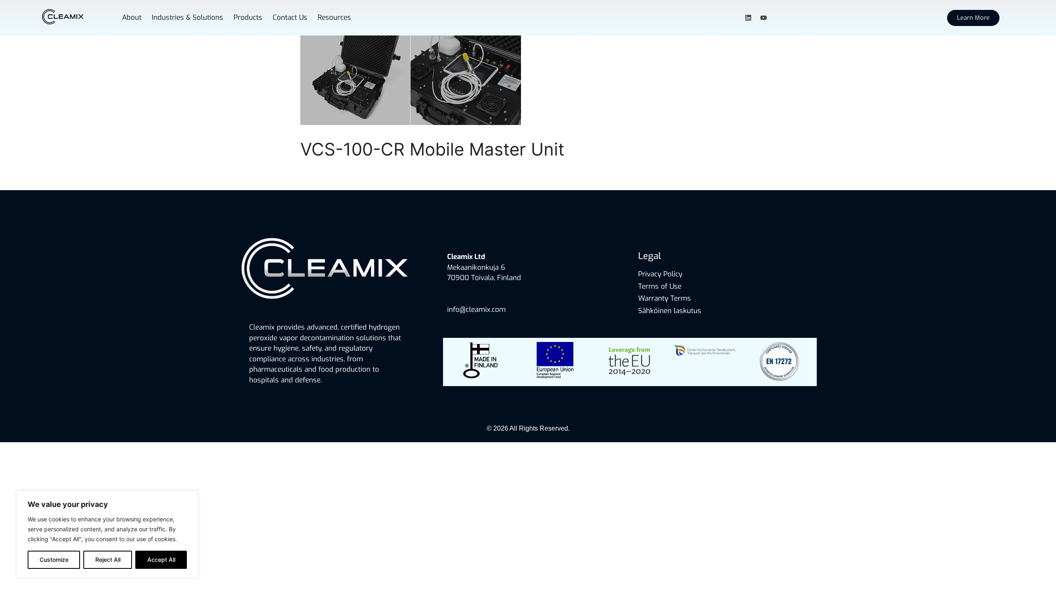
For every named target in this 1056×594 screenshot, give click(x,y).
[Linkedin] (748, 17)
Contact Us (290, 17)
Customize (54, 559)
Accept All (161, 559)
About (131, 17)
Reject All (107, 559)
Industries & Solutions (187, 17)
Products (247, 17)
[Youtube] (763, 17)
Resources (334, 17)
